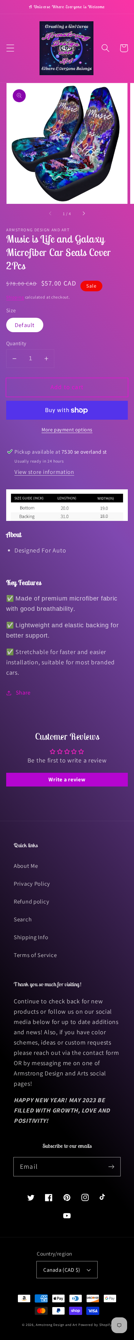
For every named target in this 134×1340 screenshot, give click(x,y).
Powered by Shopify (95, 1324)
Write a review (66, 779)
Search (23, 919)
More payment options (67, 429)
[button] (10, 48)
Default (25, 325)
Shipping (15, 297)
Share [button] (23, 692)
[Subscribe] (111, 1166)
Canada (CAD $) (61, 1269)
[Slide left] (50, 213)
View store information (44, 472)
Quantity (16, 343)
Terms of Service (35, 955)
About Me (26, 866)
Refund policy (31, 901)
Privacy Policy (32, 883)
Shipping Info (31, 937)
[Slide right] (83, 213)
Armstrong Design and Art (56, 1324)
